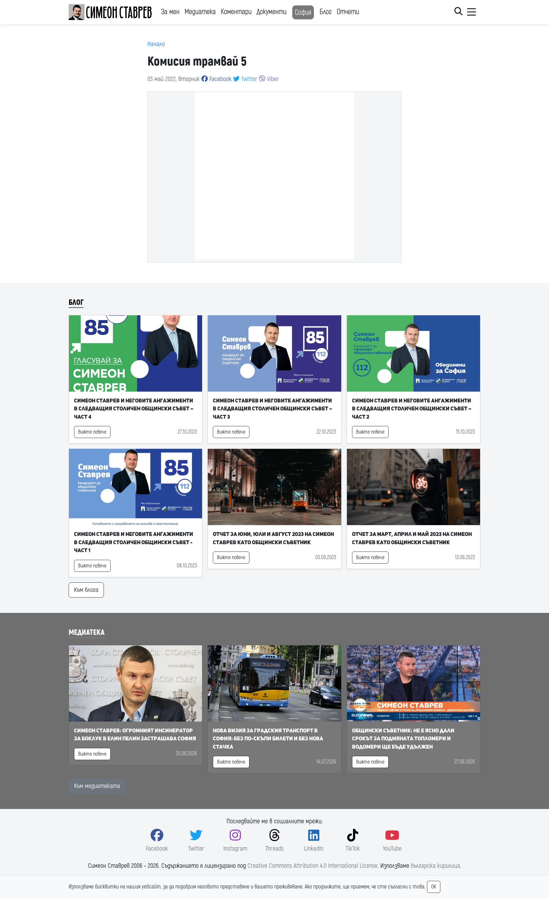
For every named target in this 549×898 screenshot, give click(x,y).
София (303, 12)
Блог (326, 11)
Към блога (86, 590)
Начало (156, 44)
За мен (170, 11)
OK (433, 887)
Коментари (236, 11)
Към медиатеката (97, 786)
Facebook (220, 79)
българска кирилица (435, 866)
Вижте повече (92, 432)
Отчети (348, 11)
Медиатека (200, 11)
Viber (272, 79)
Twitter (248, 79)
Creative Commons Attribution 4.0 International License (312, 866)
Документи (272, 11)
